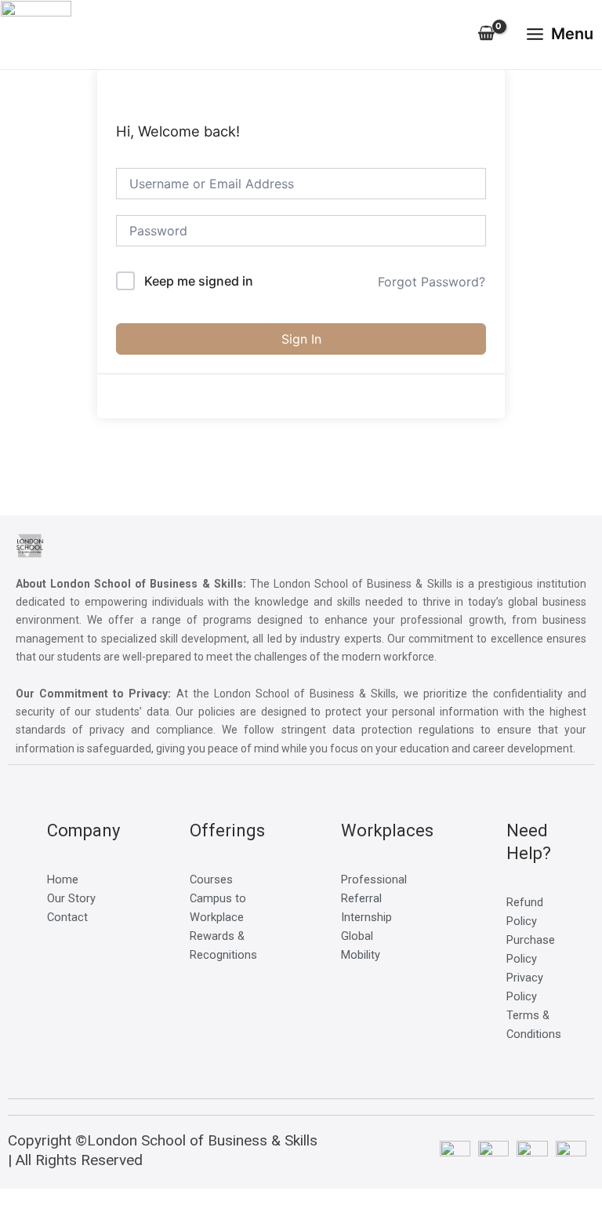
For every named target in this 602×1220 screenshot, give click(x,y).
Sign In (301, 339)
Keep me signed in (198, 281)
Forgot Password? (431, 282)
